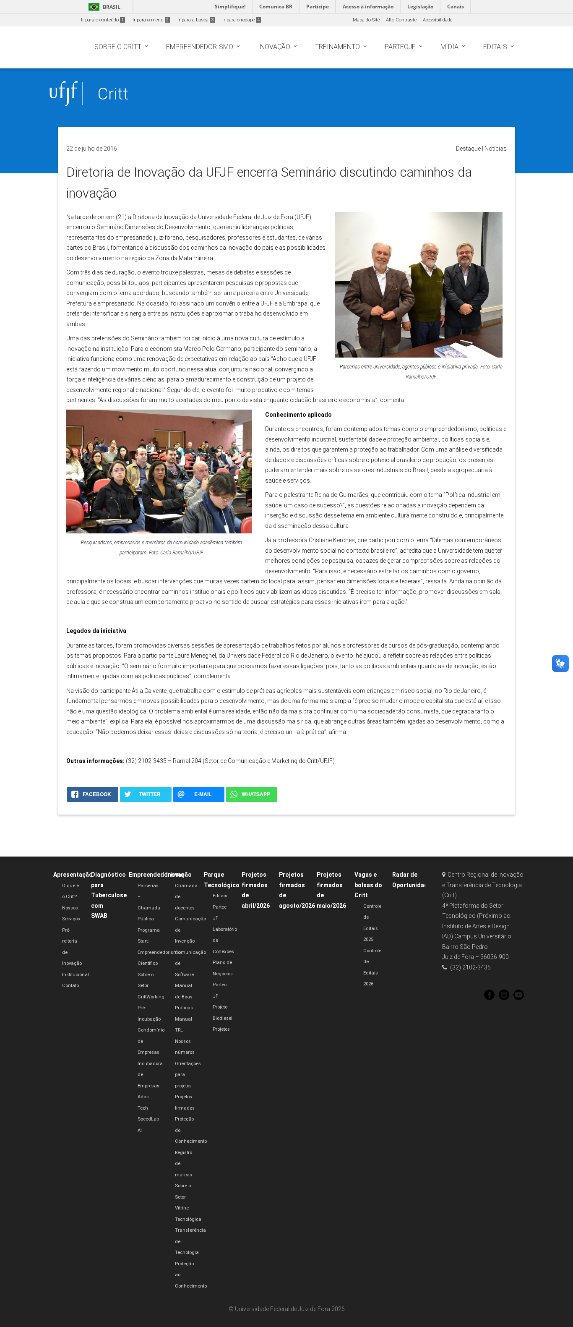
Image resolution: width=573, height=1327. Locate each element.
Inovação (179, 874)
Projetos (221, 1029)
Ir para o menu (151, 20)
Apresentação (73, 874)
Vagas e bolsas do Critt (368, 885)
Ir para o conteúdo (102, 20)
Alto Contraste (401, 20)
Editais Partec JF (220, 907)
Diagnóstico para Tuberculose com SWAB (109, 895)
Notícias (495, 148)
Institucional (75, 974)
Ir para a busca (195, 20)
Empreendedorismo (156, 874)
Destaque (468, 148)
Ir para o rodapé (241, 20)
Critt (112, 93)
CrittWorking (151, 997)
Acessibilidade (437, 20)
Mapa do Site (366, 20)
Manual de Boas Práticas (184, 997)
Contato (70, 985)
